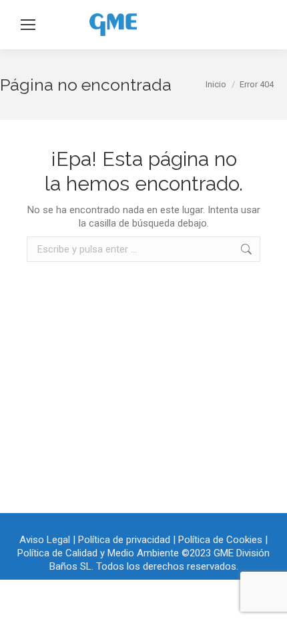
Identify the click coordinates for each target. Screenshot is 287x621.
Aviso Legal (44, 540)
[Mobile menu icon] (28, 25)
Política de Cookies (220, 540)
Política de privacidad (124, 540)
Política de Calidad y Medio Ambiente (98, 553)
